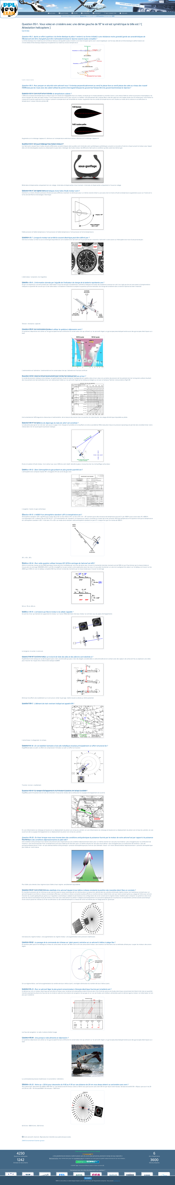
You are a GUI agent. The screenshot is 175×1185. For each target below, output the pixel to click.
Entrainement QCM (83, 1165)
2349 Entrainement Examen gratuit (33, 1141)
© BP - (74, 1165)
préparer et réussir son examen (96, 1165)
